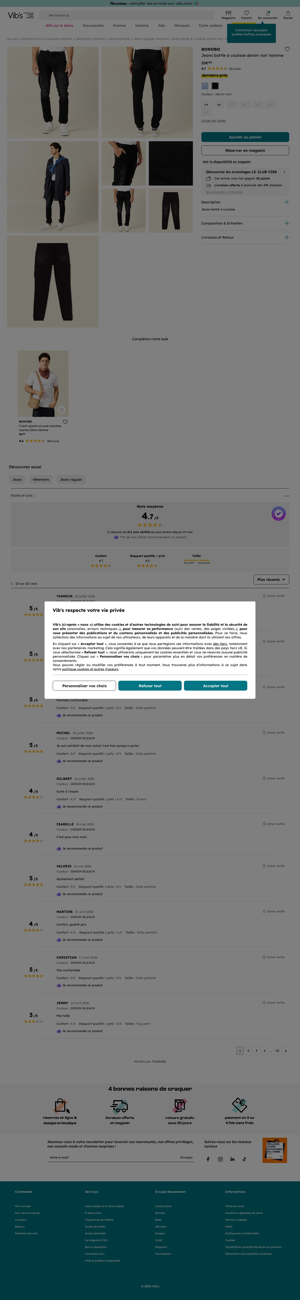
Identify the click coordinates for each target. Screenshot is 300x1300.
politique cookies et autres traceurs (90, 669)
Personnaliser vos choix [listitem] (84, 685)
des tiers (220, 643)
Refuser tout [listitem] (150, 685)
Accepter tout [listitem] (215, 685)
